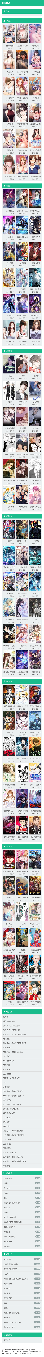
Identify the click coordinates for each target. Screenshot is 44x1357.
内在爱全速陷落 (36, 454)
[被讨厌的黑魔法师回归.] (10, 859)
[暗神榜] (10, 529)
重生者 (23, 784)
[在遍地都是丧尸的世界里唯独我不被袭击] (23, 990)
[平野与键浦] (10, 494)
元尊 (10, 289)
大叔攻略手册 (10, 428)
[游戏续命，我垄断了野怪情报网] (10, 555)
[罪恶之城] (10, 746)
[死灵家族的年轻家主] (36, 746)
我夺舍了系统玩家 (36, 211)
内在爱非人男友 (23, 480)
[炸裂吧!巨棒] (23, 329)
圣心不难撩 (7, 1144)
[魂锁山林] (36, 416)
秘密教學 (10, 150)
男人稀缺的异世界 (23, 72)
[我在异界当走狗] (10, 694)
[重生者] (23, 772)
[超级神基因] (36, 659)
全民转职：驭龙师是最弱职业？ (14, 1135)
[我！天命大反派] (36, 303)
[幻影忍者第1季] (36, 937)
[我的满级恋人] (36, 468)
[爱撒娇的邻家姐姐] (23, 164)
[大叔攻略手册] (10, 416)
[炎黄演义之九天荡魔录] (23, 694)
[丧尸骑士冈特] (23, 964)
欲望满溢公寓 (10, 176)
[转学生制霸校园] (36, 798)
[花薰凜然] (23, 911)
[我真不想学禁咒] (23, 659)
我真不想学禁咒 (23, 672)
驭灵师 (23, 289)
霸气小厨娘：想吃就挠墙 (12, 1104)
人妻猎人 (10, 72)
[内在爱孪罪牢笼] (10, 468)
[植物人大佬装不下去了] (10, 798)
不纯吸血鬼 (36, 72)
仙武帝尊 (23, 263)
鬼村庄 (6, 1183)
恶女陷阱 (7, 1188)
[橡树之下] (10, 720)
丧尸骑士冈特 (23, 976)
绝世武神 (6, 1122)
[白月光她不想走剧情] (23, 198)
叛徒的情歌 (23, 506)
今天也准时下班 (36, 837)
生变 (23, 376)
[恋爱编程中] (10, 911)
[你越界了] (36, 390)
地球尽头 (36, 541)
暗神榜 (10, 541)
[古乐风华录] (23, 633)
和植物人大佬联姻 (9, 1152)
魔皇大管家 (36, 263)
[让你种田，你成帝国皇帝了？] (10, 633)
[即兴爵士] (23, 416)
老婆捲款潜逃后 (36, 176)
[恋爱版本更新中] (23, 33)
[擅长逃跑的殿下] (10, 964)
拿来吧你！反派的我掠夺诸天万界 (16, 1279)
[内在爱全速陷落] (36, 442)
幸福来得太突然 (36, 124)
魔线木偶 (10, 897)
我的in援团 (10, 45)
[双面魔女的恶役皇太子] (23, 607)
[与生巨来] (36, 86)
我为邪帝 (10, 263)
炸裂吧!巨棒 (23, 341)
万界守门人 (7, 1148)
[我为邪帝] (10, 251)
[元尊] (10, 277)
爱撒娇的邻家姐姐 (23, 176)
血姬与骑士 (23, 567)
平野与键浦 (10, 506)
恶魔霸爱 (7, 1232)
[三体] (36, 607)
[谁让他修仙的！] (23, 581)
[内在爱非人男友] (23, 468)
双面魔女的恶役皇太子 (11, 1078)
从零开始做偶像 (9, 1236)
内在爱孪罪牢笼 (10, 480)
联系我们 (33, 1350)
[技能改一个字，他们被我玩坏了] (23, 529)
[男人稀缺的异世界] (23, 59)
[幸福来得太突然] (36, 112)
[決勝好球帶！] (36, 859)
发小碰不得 (10, 98)
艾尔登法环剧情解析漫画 (13, 1222)
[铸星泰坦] (10, 303)
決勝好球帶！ (36, 871)
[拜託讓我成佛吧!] (36, 964)
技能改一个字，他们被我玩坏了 (14, 1034)
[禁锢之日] (36, 581)
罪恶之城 (10, 758)
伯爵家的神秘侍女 (10, 784)
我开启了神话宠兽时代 (11, 1030)
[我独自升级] (36, 225)
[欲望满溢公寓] (10, 164)
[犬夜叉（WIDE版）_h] (36, 990)
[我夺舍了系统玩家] (36, 198)
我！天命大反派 (36, 315)
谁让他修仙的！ (23, 593)
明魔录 (6, 1212)
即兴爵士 (23, 428)
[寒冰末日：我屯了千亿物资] (36, 720)
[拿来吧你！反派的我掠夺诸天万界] (23, 225)
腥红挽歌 (7, 1246)
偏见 (10, 376)
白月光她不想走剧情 (11, 1264)
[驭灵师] (23, 277)
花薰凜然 (23, 923)
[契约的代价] (36, 33)
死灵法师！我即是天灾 (12, 1312)
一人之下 (10, 237)
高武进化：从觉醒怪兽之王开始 (14, 1161)
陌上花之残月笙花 (10, 1217)
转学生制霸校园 (36, 811)
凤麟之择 (7, 1207)
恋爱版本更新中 (23, 45)
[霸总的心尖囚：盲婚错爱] (23, 303)
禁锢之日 (36, 593)
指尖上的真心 (10, 454)
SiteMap (27, 1350)
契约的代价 (36, 45)
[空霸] (10, 990)
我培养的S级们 (23, 811)
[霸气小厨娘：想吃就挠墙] (36, 633)
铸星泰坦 (10, 315)
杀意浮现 (23, 732)
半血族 (36, 376)
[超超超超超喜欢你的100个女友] (23, 859)
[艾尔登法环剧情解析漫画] (36, 885)
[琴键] (10, 390)
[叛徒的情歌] (23, 494)
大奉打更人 (7, 1139)
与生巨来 (36, 98)
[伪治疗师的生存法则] (23, 746)
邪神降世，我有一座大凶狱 (13, 1157)
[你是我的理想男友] (36, 494)
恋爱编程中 (10, 923)
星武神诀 (6, 1126)
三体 (36, 619)
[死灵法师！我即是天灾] (36, 277)
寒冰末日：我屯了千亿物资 (13, 1091)
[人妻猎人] (10, 59)
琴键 (10, 402)
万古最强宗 (10, 619)
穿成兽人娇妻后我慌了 (11, 1109)
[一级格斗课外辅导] (23, 825)
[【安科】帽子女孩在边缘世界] (23, 885)
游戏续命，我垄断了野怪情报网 (14, 1043)
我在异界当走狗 (10, 706)
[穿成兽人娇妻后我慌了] (10, 659)
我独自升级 (36, 237)
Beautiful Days (23, 150)
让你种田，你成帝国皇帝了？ (14, 1095)
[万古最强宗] (10, 607)
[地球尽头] (36, 529)
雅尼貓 (23, 950)
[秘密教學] (10, 138)
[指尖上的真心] (10, 442)
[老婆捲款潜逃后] (36, 164)
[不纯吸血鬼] (36, 59)
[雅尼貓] (23, 937)
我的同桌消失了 (9, 1227)
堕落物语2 (36, 341)
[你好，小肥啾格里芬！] (36, 772)
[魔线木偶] (10, 885)
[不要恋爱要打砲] (23, 112)
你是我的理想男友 (36, 506)
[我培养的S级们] (23, 798)
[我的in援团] (10, 33)
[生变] (23, 364)
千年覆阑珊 (8, 1241)
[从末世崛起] (10, 198)
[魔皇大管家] (36, 251)
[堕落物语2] (36, 329)
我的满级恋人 (36, 480)
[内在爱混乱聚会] (23, 442)
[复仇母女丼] (10, 329)
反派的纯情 (8, 1178)
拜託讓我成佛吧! (36, 976)
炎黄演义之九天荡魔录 (11, 1025)
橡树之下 (10, 732)
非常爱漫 (6, 2)
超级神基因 (36, 672)
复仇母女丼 (10, 341)
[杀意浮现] (23, 720)
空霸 (10, 1002)
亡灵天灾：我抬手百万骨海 (13, 1052)
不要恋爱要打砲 (23, 124)
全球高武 (10, 593)
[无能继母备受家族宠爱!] (10, 937)
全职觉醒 (6, 1165)
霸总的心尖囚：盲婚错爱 (13, 1322)
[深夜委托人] (23, 390)
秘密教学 (10, 124)
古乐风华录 (23, 645)
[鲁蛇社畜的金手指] (36, 138)
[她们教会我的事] (23, 86)
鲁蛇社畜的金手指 (36, 150)
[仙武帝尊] (23, 251)
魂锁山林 (36, 428)
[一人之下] (10, 225)
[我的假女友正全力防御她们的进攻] (36, 911)
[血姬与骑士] (23, 555)
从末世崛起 (10, 211)
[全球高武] (10, 581)
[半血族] (36, 364)
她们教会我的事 (23, 98)
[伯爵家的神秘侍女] (10, 772)
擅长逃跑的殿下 (10, 976)
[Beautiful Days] (23, 138)
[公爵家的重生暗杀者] (10, 825)
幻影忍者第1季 (36, 950)
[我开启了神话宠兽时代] (36, 694)
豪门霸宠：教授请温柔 (12, 1202)
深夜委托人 (23, 402)
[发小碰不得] (10, 86)
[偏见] (10, 364)
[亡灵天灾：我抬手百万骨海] (36, 555)
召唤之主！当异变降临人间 (13, 1130)
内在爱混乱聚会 (23, 454)
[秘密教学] (10, 112)
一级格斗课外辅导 (23, 837)
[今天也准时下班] (36, 825)
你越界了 (36, 402)
